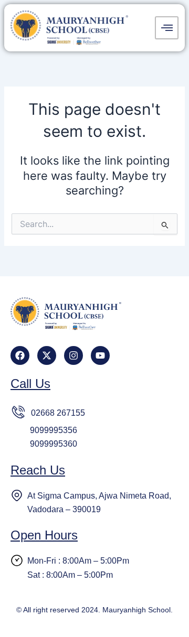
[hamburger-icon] (166, 27)
